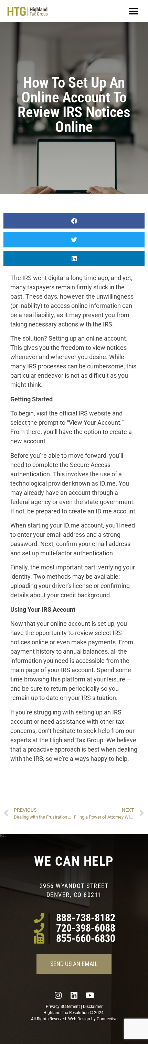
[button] (133, 11)
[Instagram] (58, 995)
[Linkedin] (74, 995)
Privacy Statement (63, 1006)
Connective (107, 1019)
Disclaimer (93, 1006)
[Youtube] (90, 995)
